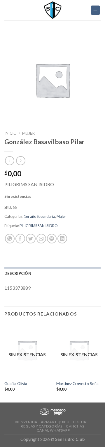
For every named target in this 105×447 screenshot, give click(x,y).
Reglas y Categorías (41, 426)
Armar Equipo (55, 422)
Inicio (10, 133)
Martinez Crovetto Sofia (77, 383)
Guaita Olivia (15, 383)
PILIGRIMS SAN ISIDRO (39, 225)
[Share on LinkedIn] (62, 238)
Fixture (81, 422)
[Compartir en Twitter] (31, 238)
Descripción (17, 273)
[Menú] (95, 10)
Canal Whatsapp (53, 430)
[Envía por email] (41, 238)
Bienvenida (26, 422)
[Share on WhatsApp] (10, 238)
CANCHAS (75, 426)
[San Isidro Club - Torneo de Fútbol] (52, 10)
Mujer (28, 133)
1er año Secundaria (39, 216)
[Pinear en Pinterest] (52, 238)
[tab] (52, 273)
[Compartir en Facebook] (20, 238)
